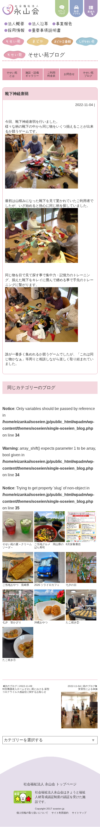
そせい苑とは (12, 74)
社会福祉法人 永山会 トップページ (50, 784)
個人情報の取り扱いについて (33, 812)
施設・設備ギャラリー (32, 74)
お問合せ (69, 74)
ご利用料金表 (51, 74)
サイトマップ (79, 812)
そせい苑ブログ (88, 74)
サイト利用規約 (60, 812)
